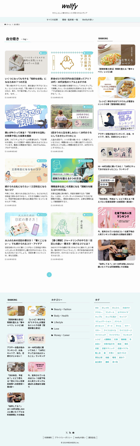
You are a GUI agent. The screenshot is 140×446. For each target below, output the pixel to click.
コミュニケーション (103, 321)
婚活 (119, 344)
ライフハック (100, 335)
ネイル (118, 325)
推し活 (97, 353)
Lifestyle (58, 322)
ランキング (127, 335)
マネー (97, 330)
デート (110, 325)
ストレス (118, 321)
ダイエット (99, 325)
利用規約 (48, 437)
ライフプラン (114, 335)
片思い (111, 353)
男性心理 (98, 357)
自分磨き (98, 362)
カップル (98, 316)
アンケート (110, 312)
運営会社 (91, 437)
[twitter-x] (66, 432)
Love (56, 328)
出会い (97, 344)
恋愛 (97, 348)
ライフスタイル (110, 330)
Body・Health (61, 315)
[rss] (70, 432)
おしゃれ (105, 307)
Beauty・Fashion (62, 309)
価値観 (123, 339)
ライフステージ (125, 330)
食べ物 (115, 362)
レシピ (97, 339)
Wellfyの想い (80, 437)
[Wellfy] (70, 6)
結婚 (107, 357)
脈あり (122, 357)
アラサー (98, 312)
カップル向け (111, 316)
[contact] (73, 432)
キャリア (123, 316)
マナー (127, 325)
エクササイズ (123, 312)
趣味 (107, 362)
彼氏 (126, 344)
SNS (97, 307)
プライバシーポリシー (63, 437)
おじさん (115, 307)
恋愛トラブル (123, 348)
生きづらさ (121, 353)
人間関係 (107, 339)
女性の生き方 (109, 344)
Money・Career (62, 335)
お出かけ (126, 307)
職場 (114, 357)
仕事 (116, 339)
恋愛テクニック (108, 348)
